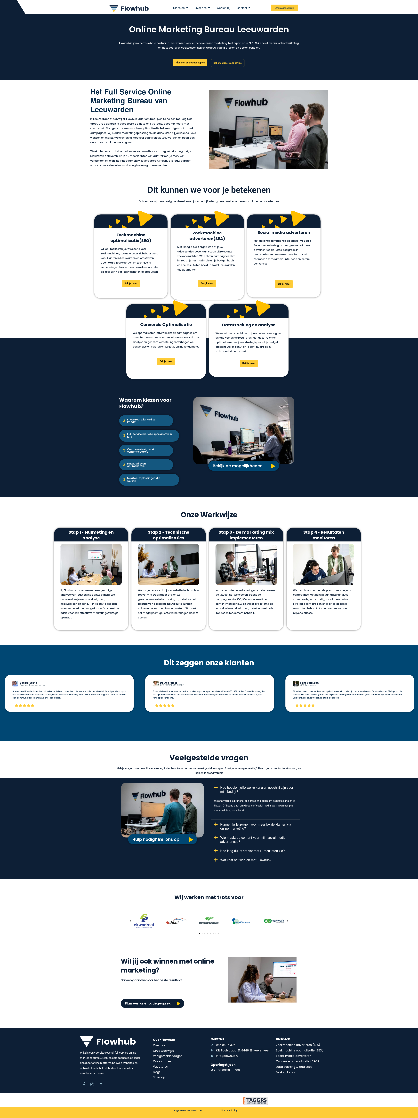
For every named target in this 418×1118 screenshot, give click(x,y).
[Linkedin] (100, 1084)
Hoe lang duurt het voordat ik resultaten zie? (252, 850)
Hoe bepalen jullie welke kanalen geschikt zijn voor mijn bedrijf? (256, 789)
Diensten (179, 8)
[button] (149, 480)
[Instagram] (92, 1084)
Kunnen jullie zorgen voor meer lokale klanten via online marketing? (255, 826)
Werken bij (223, 8)
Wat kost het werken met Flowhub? (245, 859)
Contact (242, 8)
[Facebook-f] (84, 1084)
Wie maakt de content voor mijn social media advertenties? (252, 839)
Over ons (201, 8)
